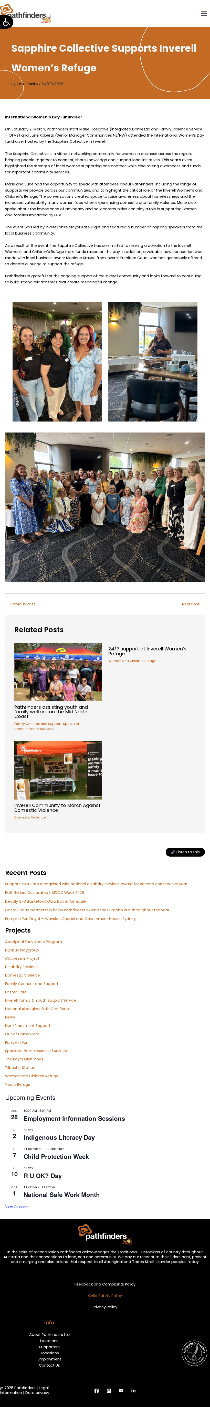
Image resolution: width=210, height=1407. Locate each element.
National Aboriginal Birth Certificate (37, 1008)
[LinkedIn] (133, 1390)
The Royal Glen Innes (24, 1059)
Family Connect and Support (37, 724)
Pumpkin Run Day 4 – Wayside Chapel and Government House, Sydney (70, 918)
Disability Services (21, 966)
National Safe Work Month (62, 1194)
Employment (49, 1359)
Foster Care (16, 992)
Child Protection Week (56, 1156)
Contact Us (49, 1365)
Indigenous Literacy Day (59, 1137)
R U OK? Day (43, 1175)
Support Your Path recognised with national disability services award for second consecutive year (96, 884)
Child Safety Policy (105, 1295)
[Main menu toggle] (204, 14)
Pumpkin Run (16, 1042)
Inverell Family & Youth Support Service (40, 1000)
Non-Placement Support (27, 1025)
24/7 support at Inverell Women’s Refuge (147, 651)
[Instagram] (109, 1390)
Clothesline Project (22, 958)
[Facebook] (96, 1390)
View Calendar (17, 1206)
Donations (49, 1353)
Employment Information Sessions (74, 1118)
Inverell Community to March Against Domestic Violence (57, 807)
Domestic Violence (30, 817)
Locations (49, 1340)
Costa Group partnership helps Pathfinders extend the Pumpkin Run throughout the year (87, 910)
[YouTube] (121, 1390)
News (10, 1017)
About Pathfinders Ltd (49, 1334)
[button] (6, 22)
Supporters (49, 1346)
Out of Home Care (22, 1034)
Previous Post (20, 604)
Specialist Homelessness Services (36, 1050)
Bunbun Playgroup (22, 950)
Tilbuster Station (20, 1067)
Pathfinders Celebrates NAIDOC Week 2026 (44, 892)
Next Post (193, 604)
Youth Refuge (17, 1084)
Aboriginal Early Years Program (33, 941)
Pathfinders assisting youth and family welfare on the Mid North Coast (51, 711)
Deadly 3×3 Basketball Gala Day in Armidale (45, 901)
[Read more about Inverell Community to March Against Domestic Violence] (58, 770)
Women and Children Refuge (132, 661)
